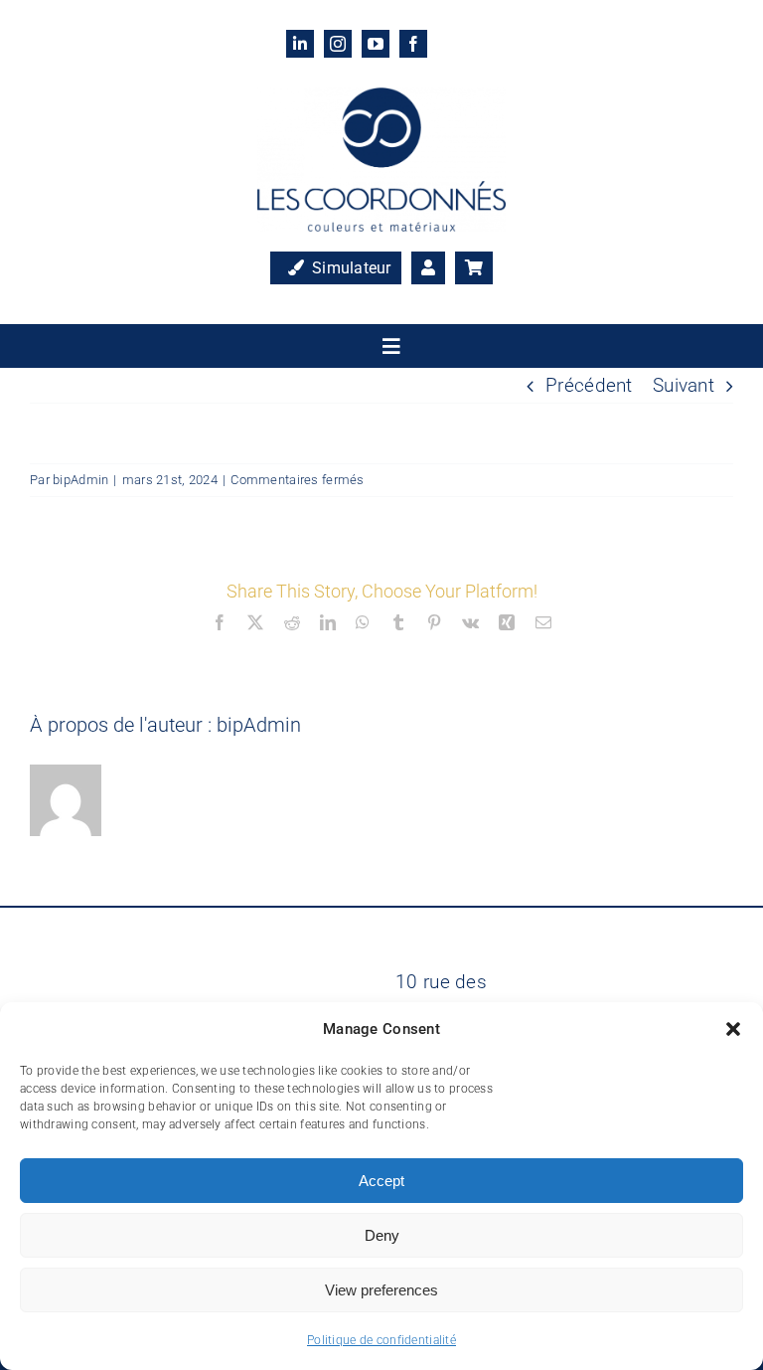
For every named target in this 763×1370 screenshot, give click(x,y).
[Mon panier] (474, 268)
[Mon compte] (428, 268)
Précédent (589, 385)
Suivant (683, 385)
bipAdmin (80, 479)
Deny (382, 1235)
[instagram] (338, 44)
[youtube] (375, 44)
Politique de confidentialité (381, 1340)
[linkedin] (300, 44)
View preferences (381, 1290)
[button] (733, 1029)
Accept (381, 1180)
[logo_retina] (381, 97)
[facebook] (413, 44)
